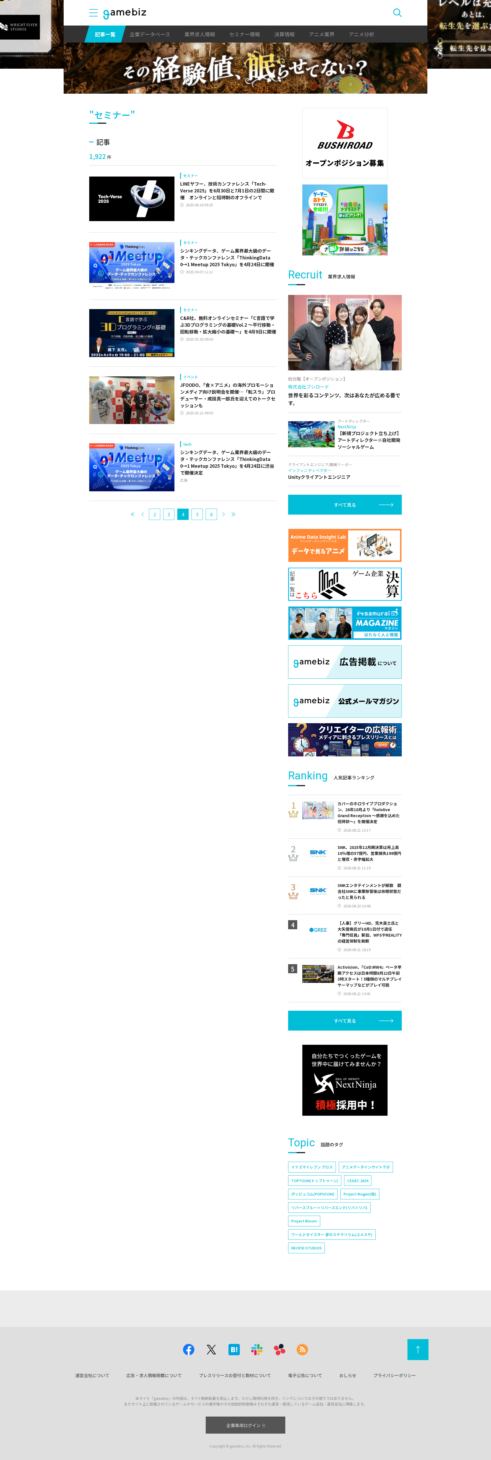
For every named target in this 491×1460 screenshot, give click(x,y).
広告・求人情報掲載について (154, 1375)
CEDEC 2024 (357, 1180)
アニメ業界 (321, 34)
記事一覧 (105, 34)
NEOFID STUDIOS (306, 1248)
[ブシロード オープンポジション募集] (345, 143)
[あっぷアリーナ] (345, 219)
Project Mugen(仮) (360, 1194)
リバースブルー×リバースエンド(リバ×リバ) (329, 1207)
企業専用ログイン (243, 1425)
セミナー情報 (244, 34)
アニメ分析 (361, 34)
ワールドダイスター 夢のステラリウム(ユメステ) (332, 1234)
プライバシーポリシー (394, 1375)
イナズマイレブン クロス (312, 1167)
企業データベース (150, 34)
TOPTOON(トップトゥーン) (314, 1180)
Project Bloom (304, 1221)
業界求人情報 (199, 34)
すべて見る (345, 504)
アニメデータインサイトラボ (366, 1167)
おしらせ (347, 1375)
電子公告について (305, 1375)
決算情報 (284, 34)
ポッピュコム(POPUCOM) (312, 1194)
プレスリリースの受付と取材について (235, 1375)
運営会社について (92, 1375)
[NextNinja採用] (345, 1080)
